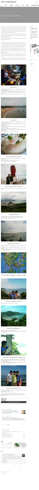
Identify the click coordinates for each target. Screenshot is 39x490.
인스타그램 (33, 69)
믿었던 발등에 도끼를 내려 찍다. (6, 434)
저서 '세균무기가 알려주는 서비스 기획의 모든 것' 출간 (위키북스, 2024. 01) (34, 32)
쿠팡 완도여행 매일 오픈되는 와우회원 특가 (10, 417)
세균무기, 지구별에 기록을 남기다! (9, 2)
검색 (35, 2)
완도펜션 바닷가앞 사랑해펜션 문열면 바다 (9, 410)
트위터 (35, 69)
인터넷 (6, 5)
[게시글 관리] (5, 425)
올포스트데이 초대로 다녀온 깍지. (6, 433)
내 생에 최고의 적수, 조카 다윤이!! (7, 437)
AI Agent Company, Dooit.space (5, 471)
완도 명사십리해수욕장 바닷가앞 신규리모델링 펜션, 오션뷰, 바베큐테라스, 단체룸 (11, 412)
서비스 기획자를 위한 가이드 (34, 34)
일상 (22, 5)
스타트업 (11, 5)
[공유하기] (4, 425)
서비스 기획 (17, 5)
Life (2, 429)
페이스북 (31, 69)
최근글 (31, 59)
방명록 (27, 5)
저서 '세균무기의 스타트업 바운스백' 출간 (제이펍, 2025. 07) (34, 29)
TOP (37, 472)
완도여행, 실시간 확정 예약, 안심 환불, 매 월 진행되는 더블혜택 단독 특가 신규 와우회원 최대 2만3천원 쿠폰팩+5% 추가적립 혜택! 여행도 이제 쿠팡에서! (13, 419)
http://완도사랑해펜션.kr (5, 409)
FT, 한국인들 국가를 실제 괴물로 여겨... (7, 435)
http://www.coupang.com (6, 416)
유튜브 (31, 71)
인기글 (34, 59)
